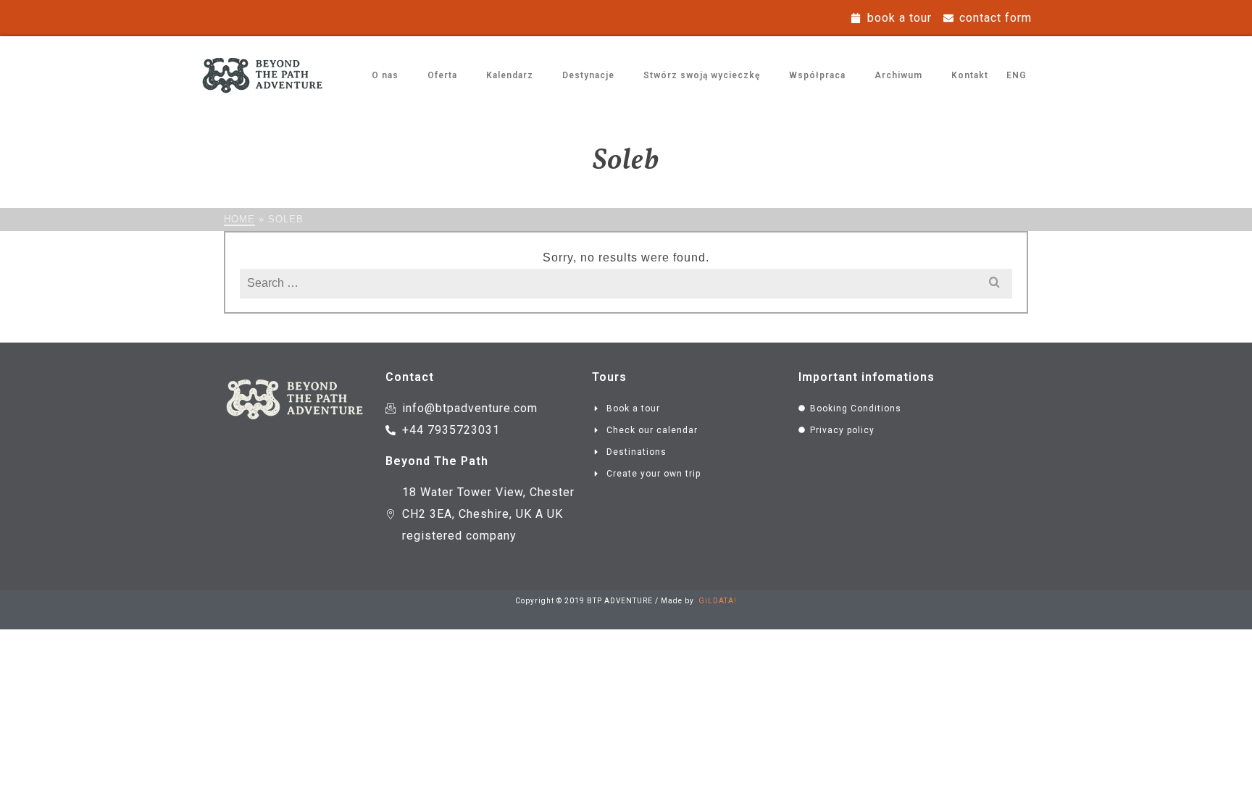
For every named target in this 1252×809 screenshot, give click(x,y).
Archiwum (898, 75)
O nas (385, 75)
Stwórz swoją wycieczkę (701, 75)
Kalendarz (509, 75)
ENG (1016, 75)
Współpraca (817, 75)
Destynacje (588, 75)
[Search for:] (626, 283)
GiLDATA (716, 601)
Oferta (442, 75)
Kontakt (969, 75)
